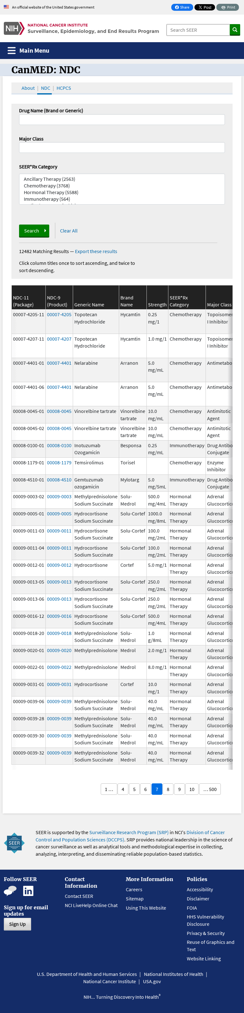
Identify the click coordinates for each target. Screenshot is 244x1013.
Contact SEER (79, 896)
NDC (45, 88)
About (28, 88)
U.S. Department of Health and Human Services (87, 974)
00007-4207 (59, 339)
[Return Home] (81, 28)
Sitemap (135, 898)
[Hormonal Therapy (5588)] (122, 192)
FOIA (192, 908)
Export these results (96, 251)
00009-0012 (59, 565)
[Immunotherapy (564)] (122, 199)
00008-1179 (59, 462)
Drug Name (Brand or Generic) (51, 110)
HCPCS (64, 88)
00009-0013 (59, 581)
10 (191, 789)
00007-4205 (59, 314)
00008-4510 (59, 479)
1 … (109, 789)
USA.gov (152, 981)
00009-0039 (59, 701)
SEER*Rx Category (38, 166)
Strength (157, 304)
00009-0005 (59, 513)
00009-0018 (59, 633)
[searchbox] (23, 147)
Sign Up (17, 924)
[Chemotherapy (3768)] (122, 185)
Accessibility (200, 889)
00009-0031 (59, 684)
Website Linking (204, 958)
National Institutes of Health (173, 974)
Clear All (69, 230)
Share (184, 8)
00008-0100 (59, 445)
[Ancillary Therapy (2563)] (122, 179)
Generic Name (89, 304)
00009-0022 (59, 667)
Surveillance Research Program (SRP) (129, 832)
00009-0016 (59, 616)
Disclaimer (198, 898)
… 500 (210, 789)
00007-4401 (59, 363)
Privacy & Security (206, 933)
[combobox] (122, 147)
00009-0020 (59, 650)
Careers (134, 889)
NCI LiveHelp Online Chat (91, 905)
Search (31, 230)
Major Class (31, 138)
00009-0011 (59, 530)
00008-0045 (59, 411)
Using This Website (146, 908)
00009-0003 (59, 496)
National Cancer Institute (109, 981)
